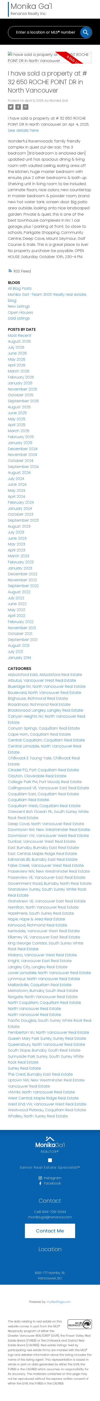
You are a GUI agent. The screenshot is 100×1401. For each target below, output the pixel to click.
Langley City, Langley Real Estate (37, 967)
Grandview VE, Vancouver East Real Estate (47, 901)
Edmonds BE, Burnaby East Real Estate (42, 859)
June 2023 (17, 538)
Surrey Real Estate (24, 1068)
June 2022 (17, 603)
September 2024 (23, 466)
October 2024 (20, 460)
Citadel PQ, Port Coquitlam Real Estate (43, 770)
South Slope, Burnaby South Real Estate (44, 1050)
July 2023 (16, 532)
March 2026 (18, 371)
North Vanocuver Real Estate (34, 1014)
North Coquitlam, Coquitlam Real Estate (44, 1002)
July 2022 (16, 598)
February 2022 (21, 621)
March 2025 (18, 431)
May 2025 (16, 419)
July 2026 (16, 347)
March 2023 (18, 556)
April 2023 (16, 550)
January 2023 (20, 568)
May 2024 (16, 490)
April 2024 (16, 496)
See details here (23, 130)
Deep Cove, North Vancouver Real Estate (46, 823)
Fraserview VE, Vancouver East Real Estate (46, 877)
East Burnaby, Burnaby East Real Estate (43, 847)
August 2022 (19, 592)
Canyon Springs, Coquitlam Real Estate (44, 728)
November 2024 (22, 454)
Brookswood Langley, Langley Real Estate (45, 710)
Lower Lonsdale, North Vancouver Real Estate (49, 972)
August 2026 (19, 341)
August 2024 (19, 472)
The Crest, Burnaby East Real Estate (40, 1074)
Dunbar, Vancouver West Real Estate (42, 841)
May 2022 (16, 610)
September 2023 (23, 520)
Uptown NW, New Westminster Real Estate (46, 1080)
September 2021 (22, 639)
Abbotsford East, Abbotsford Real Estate (45, 674)
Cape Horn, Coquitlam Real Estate (39, 734)
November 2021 (22, 627)
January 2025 (20, 442)
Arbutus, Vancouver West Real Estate (42, 680)
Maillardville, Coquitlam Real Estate (39, 985)
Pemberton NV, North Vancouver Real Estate (48, 1032)
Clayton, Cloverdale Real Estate (37, 776)
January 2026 (20, 383)
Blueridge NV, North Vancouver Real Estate (47, 686)
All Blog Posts (20, 288)
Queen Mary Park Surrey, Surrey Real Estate (47, 1038)
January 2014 (19, 657)
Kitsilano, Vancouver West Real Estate (42, 955)
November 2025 (22, 389)
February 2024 (21, 502)
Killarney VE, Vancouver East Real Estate (44, 937)
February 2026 (21, 377)
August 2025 (19, 407)
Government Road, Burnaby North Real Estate (50, 883)
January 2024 (20, 508)
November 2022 (22, 580)
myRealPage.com (59, 1302)
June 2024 (17, 484)
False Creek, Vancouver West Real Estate (46, 865)
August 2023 (19, 526)
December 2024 (22, 448)
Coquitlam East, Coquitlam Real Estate (43, 794)
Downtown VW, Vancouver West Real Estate (48, 835)
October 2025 (20, 395)
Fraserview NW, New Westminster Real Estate (49, 871)
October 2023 (20, 514)
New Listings (19, 306)
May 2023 (16, 544)
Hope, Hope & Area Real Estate (36, 919)
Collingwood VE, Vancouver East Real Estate (48, 788)
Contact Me (50, 1231)
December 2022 (22, 574)
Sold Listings (19, 318)
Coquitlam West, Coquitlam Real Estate (44, 806)
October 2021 (20, 633)
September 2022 (23, 586)
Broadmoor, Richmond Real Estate (39, 704)
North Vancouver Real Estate (34, 1008)
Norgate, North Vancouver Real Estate (43, 996)
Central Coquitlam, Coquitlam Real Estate (46, 740)
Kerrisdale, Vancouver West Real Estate (44, 931)
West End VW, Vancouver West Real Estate (47, 1104)
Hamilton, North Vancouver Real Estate (43, 907)
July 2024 (16, 478)
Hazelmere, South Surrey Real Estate (41, 913)
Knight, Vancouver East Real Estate (40, 961)
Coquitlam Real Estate (28, 799)
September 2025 (23, 401)
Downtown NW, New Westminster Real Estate (49, 829)
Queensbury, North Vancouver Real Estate (46, 1044)
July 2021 (15, 651)
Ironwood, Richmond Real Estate (37, 925)
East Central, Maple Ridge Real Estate (42, 853)
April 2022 (16, 615)
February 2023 (21, 562)
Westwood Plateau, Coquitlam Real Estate (47, 1110)
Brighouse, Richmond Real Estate (38, 698)
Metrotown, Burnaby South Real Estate (43, 990)
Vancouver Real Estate (29, 1086)
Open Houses (20, 312)
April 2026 (16, 365)
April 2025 (16, 424)
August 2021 (18, 645)
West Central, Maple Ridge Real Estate (43, 1098)
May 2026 (16, 359)
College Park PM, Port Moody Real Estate (45, 782)
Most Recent (19, 335)
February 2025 (21, 437)
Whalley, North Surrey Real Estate (38, 1116)
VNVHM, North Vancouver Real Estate (41, 1092)
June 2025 (17, 413)
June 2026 (17, 353)
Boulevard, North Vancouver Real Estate (44, 692)
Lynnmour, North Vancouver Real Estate (44, 978)
